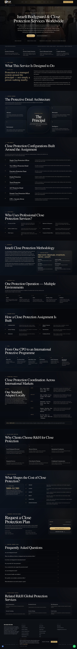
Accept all (54, 641)
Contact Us (30, 35)
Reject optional (46, 641)
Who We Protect (42, 627)
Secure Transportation (25, 631)
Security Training (24, 629)
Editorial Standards (42, 631)
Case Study (41, 629)
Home (6, 5)
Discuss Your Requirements (42, 35)
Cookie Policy (25, 644)
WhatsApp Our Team (59, 531)
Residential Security (25, 634)
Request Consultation (59, 528)
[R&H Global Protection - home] (8, 2)
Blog (40, 634)
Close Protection (25, 627)
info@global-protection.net (62, 629)
